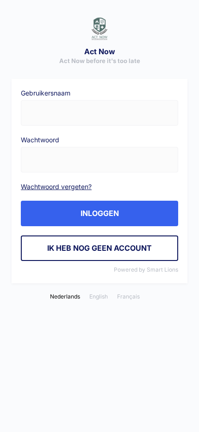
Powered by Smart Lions (146, 269)
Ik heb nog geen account (99, 248)
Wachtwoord (40, 140)
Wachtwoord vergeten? (56, 187)
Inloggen (100, 213)
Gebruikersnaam (45, 93)
